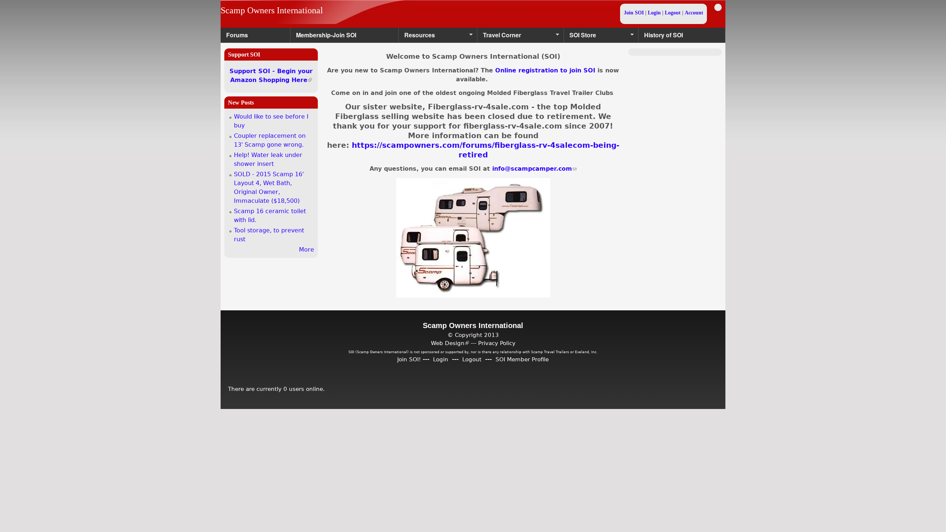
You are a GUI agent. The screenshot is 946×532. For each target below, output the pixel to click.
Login (654, 13)
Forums (237, 35)
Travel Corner (499, 37)
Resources (417, 37)
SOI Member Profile (522, 359)
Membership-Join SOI (326, 35)
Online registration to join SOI (545, 70)
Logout (673, 13)
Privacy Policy (496, 343)
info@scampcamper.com (534, 168)
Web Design (450, 343)
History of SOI (663, 35)
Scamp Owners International (272, 10)
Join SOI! (409, 359)
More (306, 249)
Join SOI (634, 13)
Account (694, 13)
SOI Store (580, 37)
